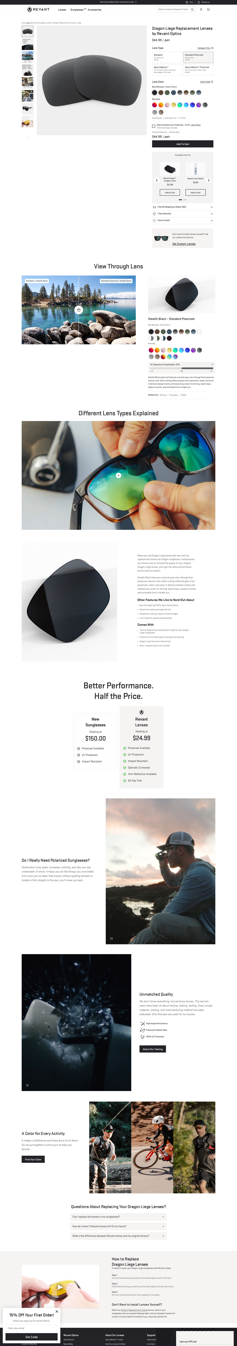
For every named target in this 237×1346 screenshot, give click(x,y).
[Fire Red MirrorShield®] (160, 104)
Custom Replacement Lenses (134, 1310)
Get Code (32, 1337)
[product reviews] (199, 40)
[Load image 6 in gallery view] (27, 96)
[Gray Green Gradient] (192, 92)
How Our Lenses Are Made (115, 1344)
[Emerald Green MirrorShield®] (179, 104)
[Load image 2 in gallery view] (27, 44)
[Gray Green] (167, 92)
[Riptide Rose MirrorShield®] (175, 356)
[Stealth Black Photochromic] (151, 338)
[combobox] (176, 9)
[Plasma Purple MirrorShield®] (198, 104)
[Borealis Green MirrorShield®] (169, 356)
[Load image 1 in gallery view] (27, 31)
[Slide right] (28, 137)
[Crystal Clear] (199, 331)
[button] (62, 9)
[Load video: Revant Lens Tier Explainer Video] (118, 475)
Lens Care (151, 1344)
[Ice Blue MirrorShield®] (186, 104)
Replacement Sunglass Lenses (40, 23)
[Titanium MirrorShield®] (154, 112)
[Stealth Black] (154, 92)
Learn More (196, 125)
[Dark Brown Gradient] (186, 92)
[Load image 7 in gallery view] (27, 108)
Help (191, 2)
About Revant (69, 1340)
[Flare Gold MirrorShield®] (173, 104)
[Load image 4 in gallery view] (27, 70)
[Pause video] (111, 939)
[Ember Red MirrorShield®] (163, 356)
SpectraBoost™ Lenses (114, 1340)
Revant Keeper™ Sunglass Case (169, 179)
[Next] (208, 180)
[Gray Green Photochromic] (157, 338)
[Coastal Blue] (173, 92)
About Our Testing (153, 1049)
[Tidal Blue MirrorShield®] (192, 104)
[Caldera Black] (169, 338)
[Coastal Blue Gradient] (198, 92)
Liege (79, 23)
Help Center (151, 1340)
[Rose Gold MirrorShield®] (167, 104)
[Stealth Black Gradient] (179, 92)
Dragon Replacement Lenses (64, 23)
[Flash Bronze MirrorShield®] (160, 112)
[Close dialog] (56, 1311)
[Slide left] (28, 23)
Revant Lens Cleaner (195, 179)
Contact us (205, 2)
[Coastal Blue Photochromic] (163, 338)
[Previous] (157, 180)
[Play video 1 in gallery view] (27, 121)
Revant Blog (68, 1344)
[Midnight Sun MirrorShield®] (154, 104)
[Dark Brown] (160, 92)
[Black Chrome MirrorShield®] (205, 104)
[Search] (192, 9)
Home (24, 23)
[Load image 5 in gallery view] (27, 83)
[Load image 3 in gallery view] (27, 57)
